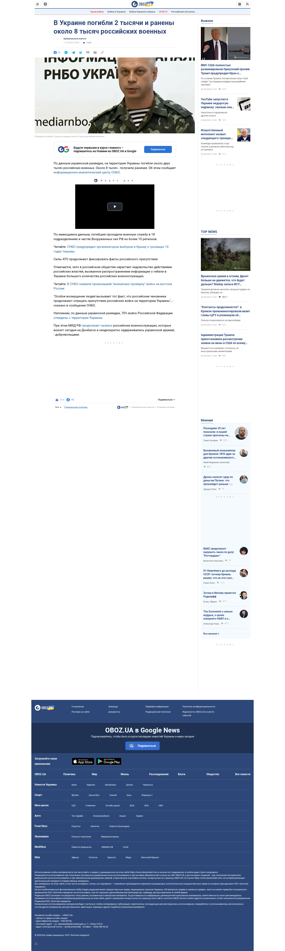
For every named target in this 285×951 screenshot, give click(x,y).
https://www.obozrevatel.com (143, 872)
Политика (69, 774)
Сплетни (93, 857)
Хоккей (113, 795)
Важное (207, 21)
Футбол (75, 795)
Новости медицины (82, 847)
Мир (94, 774)
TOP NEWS (209, 232)
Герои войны (97, 11)
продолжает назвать (97, 325)
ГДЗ (74, 805)
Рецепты (76, 826)
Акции (122, 816)
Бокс (129, 795)
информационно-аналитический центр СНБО (87, 172)
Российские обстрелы (183, 11)
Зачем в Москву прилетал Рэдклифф (219, 594)
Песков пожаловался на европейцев (220, 320)
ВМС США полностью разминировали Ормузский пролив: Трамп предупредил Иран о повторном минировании (225, 69)
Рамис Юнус (209, 583)
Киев (74, 785)
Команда (113, 706)
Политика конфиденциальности (198, 706)
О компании (78, 706)
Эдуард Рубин (210, 489)
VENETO (163, 11)
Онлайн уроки (113, 805)
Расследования (159, 774)
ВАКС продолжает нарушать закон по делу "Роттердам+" (218, 552)
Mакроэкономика (110, 836)
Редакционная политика (75, 407)
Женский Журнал (150, 857)
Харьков (91, 785)
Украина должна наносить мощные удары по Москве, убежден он (225, 291)
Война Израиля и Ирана (142, 11)
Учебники (90, 805)
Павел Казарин (210, 440)
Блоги (181, 774)
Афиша (75, 857)
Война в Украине (117, 11)
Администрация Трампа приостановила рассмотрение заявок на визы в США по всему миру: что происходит (223, 339)
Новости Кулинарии (119, 826)
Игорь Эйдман (210, 602)
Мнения (207, 420)
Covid (125, 847)
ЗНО (146, 805)
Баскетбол (94, 795)
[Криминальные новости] (122, 408)
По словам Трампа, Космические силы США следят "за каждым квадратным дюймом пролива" (224, 81)
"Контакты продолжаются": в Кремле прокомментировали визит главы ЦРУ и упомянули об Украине (225, 311)
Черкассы (148, 785)
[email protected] (72, 926)
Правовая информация (157, 706)
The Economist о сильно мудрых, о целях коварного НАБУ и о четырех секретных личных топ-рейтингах (218, 615)
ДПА (132, 805)
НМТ (161, 805)
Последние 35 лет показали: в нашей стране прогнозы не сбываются (215, 432)
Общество (212, 774)
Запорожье (110, 785)
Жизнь (125, 774)
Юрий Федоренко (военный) (216, 462)
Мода (128, 857)
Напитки (95, 826)
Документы (114, 712)
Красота (112, 857)
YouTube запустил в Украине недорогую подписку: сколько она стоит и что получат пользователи (216, 103)
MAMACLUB (107, 847)
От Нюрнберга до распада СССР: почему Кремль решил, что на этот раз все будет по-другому (219, 574)
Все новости (242, 774)
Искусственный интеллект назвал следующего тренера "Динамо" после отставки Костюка (216, 134)
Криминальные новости (74, 39)
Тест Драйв (77, 816)
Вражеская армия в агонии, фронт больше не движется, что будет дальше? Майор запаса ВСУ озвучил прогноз (225, 280)
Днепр (129, 785)
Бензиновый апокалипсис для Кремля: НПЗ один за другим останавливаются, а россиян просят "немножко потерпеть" (219, 454)
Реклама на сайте (81, 712)
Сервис (139, 816)
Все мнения (210, 633)
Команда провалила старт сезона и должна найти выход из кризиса (217, 146)
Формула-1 (147, 795)
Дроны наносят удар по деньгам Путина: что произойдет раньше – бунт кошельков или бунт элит (219, 480)
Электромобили (101, 816)
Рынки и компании (81, 836)
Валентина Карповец (213, 561)
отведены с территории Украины (78, 318)
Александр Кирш (211, 624)
